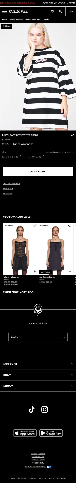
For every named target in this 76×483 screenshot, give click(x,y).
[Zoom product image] (38, 76)
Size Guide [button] (8, 188)
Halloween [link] (16, 19)
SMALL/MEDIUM (11, 157)
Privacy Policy (38, 454)
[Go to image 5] (42, 128)
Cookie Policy (38, 460)
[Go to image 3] (38, 128)
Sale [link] (46, 19)
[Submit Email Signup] (63, 337)
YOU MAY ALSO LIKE (16, 216)
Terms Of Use (38, 457)
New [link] (4, 19)
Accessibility (38, 463)
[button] (58, 3)
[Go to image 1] (33, 128)
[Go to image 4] (40, 128)
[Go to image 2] (36, 128)
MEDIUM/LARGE (33, 157)
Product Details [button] (11, 184)
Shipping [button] (7, 193)
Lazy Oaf (6, 140)
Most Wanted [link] (33, 19)
